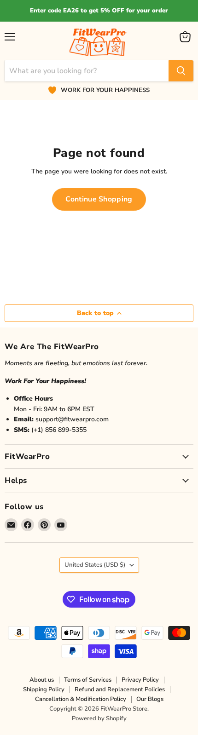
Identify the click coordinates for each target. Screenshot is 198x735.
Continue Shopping (98, 199)
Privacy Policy (140, 680)
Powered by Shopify (99, 718)
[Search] (181, 70)
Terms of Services (87, 680)
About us (41, 680)
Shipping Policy (43, 689)
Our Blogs (149, 699)
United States (94, 565)
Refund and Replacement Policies (120, 689)
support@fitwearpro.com (72, 419)
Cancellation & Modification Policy (80, 699)
